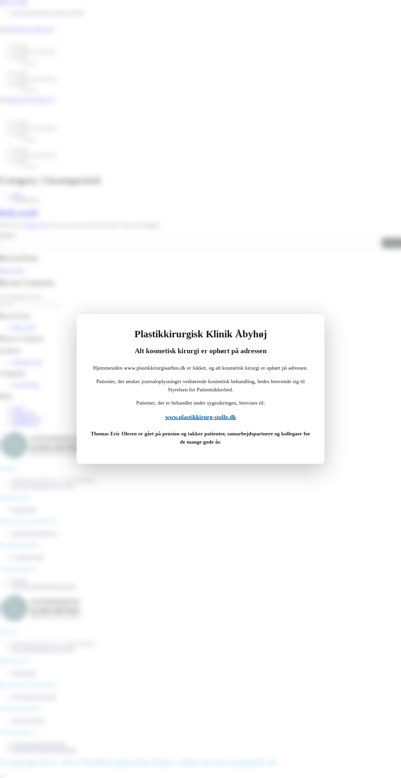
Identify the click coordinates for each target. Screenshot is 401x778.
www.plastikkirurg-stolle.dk (200, 417)
